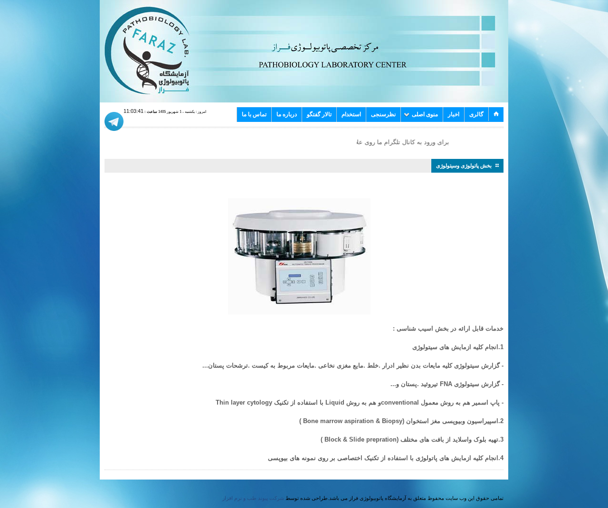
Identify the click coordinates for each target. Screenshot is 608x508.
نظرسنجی (383, 114)
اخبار (453, 114)
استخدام (351, 114)
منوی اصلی (425, 114)
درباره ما (286, 114)
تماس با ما (254, 114)
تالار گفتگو (319, 114)
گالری (476, 114)
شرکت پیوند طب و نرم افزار (253, 498)
